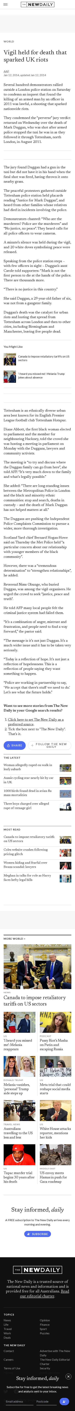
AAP (6, 71)
